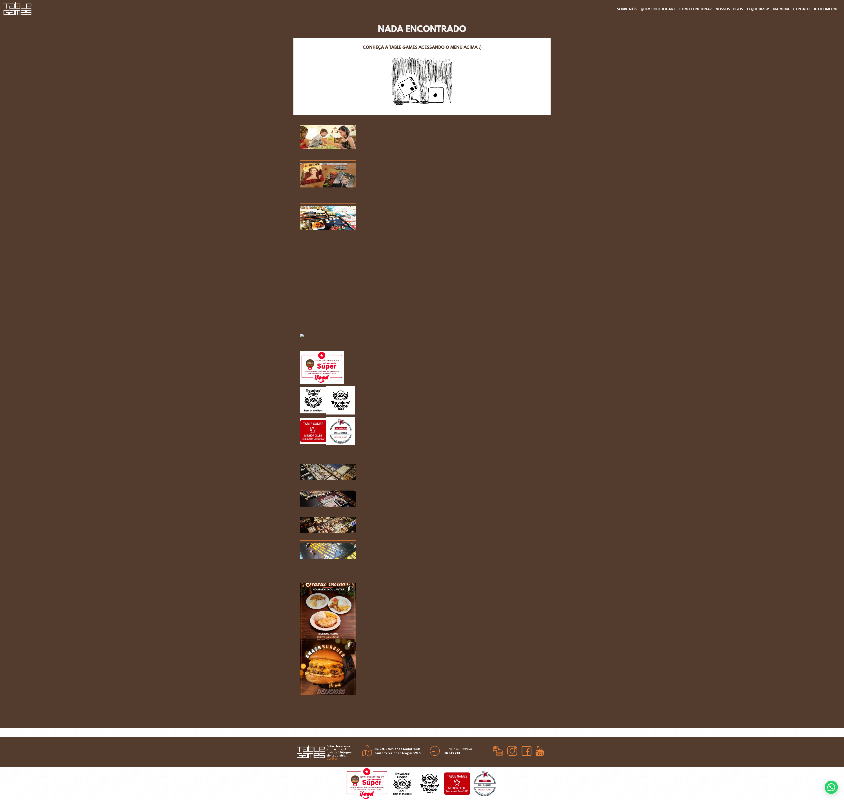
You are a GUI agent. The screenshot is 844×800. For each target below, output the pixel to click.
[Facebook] (526, 749)
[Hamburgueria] (498, 749)
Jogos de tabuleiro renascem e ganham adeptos (326, 154)
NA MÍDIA (781, 9)
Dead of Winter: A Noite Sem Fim (326, 483)
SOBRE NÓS (627, 9)
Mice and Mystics (314, 562)
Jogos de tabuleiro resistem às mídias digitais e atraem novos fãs (326, 237)
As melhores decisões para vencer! (323, 266)
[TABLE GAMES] (17, 8)
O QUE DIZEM (758, 9)
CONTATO (801, 9)
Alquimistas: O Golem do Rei (323, 536)
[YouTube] (540, 749)
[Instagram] (512, 749)
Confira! (332, 758)
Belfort (306, 510)
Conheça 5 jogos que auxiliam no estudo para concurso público (326, 195)
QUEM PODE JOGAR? (658, 9)
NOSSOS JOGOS (729, 9)
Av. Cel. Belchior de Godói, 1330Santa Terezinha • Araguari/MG (398, 751)
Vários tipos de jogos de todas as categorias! (326, 308)
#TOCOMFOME (826, 9)
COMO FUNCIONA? (695, 9)
